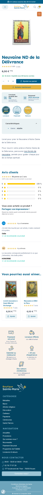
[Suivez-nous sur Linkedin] (22, 482)
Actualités (6, 433)
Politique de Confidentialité (21, 488)
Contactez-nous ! (22, 474)
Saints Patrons (8, 423)
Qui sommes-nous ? (10, 439)
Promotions (7, 436)
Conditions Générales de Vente (21, 484)
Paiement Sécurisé (10, 446)
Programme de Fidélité (11, 449)
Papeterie (6, 417)
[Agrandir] (21, 32)
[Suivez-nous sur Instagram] (21, 482)
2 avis (18, 67)
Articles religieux (9, 407)
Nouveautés (7, 442)
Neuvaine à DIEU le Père (30, 302)
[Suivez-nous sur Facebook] (20, 482)
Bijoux (5, 404)
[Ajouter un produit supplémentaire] (13, 81)
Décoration (7, 410)
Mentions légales (21, 486)
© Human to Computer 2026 (21, 493)
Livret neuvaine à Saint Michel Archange (10, 303)
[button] (4, 300)
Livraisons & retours (10, 452)
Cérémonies (7, 420)
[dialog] (3, 492)
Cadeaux (6, 413)
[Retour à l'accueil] (14, 388)
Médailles (6, 400)
